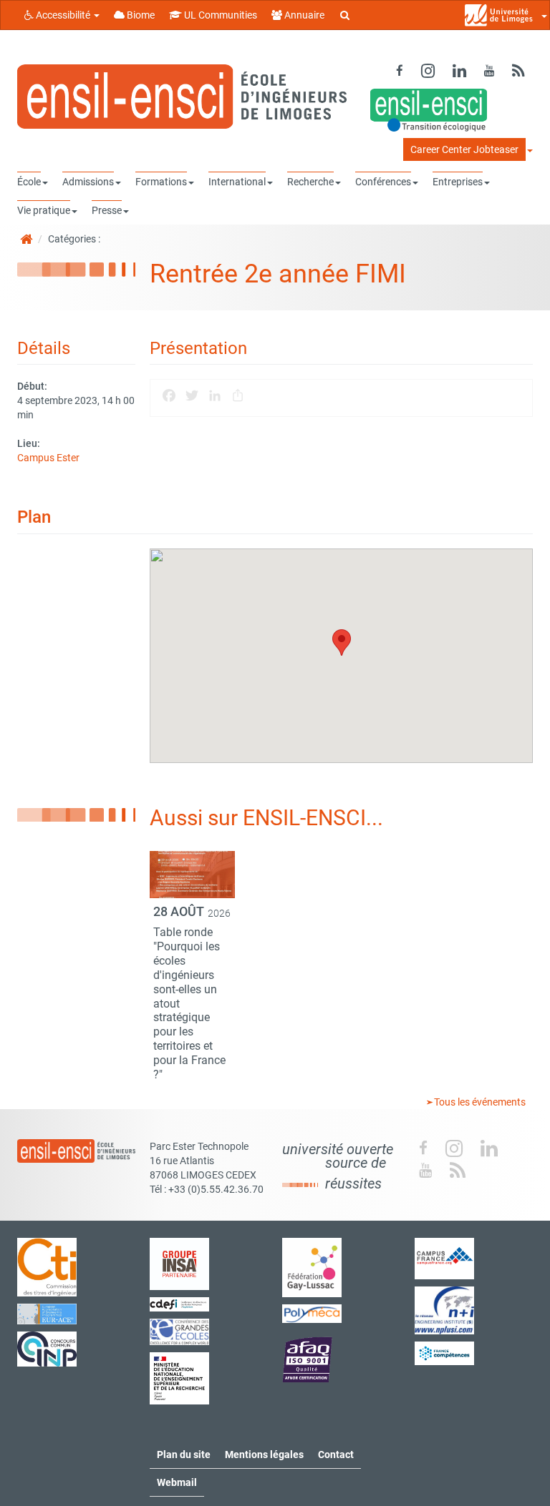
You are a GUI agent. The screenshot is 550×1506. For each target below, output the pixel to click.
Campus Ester (48, 457)
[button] (342, 642)
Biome (140, 15)
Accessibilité (63, 15)
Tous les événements (479, 1102)
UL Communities (219, 15)
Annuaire (303, 15)
